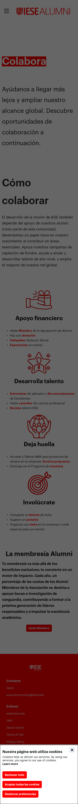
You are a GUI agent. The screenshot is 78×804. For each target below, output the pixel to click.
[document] (39, 774)
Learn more (10, 764)
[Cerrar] (72, 750)
